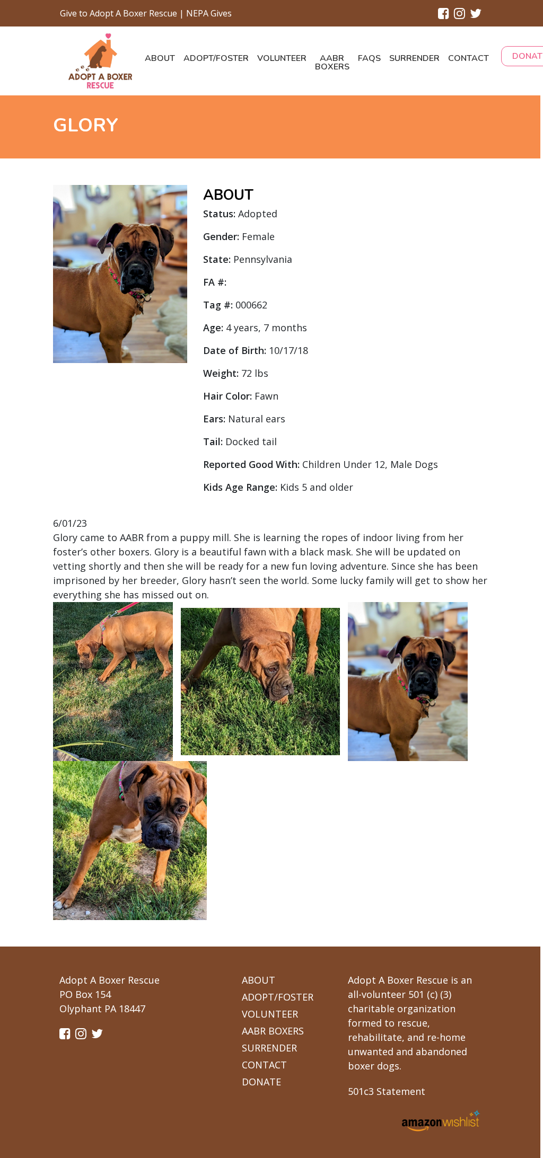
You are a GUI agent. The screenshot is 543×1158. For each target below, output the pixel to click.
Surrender (414, 58)
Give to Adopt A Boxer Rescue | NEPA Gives (146, 13)
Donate (261, 1081)
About (160, 58)
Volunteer (281, 58)
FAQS (369, 58)
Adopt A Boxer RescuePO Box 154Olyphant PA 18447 (109, 994)
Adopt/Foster (216, 58)
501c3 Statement (386, 1091)
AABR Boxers (332, 62)
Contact (468, 58)
